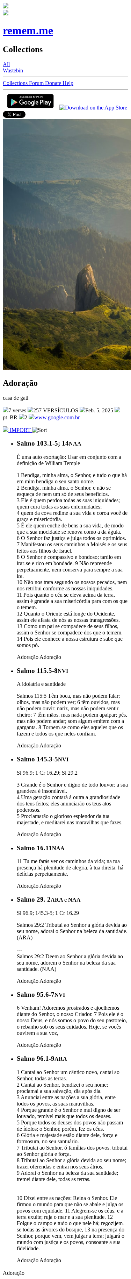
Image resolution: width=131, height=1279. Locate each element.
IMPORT (20, 430)
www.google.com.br (57, 417)
